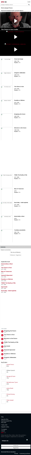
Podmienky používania (25, 453)
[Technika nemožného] (7, 236)
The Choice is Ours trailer (9, 29)
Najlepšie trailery (5, 427)
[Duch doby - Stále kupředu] (7, 208)
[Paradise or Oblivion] (7, 106)
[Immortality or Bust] (7, 222)
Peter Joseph (10, 400)
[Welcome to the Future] (7, 133)
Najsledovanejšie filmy (6, 421)
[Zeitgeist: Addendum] (7, 78)
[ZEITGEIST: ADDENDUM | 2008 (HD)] (15, 49)
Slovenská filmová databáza (8, 452)
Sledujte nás (5, 440)
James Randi (10, 388)
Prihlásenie (15, 445)
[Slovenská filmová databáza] (4, 2)
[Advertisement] (15, 156)
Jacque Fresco (10, 364)
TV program (4, 429)
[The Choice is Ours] (7, 92)
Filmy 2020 (3, 422)
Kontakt (16, 453)
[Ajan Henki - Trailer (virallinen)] (15, 37)
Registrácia (15, 447)
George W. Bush (11, 376)
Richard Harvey (11, 394)
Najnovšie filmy (4, 419)
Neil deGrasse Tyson (12, 382)
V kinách (3, 431)
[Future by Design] (7, 64)
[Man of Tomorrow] (7, 194)
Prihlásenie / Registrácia (15, 255)
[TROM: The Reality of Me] (7, 180)
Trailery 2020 (4, 425)
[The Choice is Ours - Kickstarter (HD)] (15, 21)
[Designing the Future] (7, 120)
